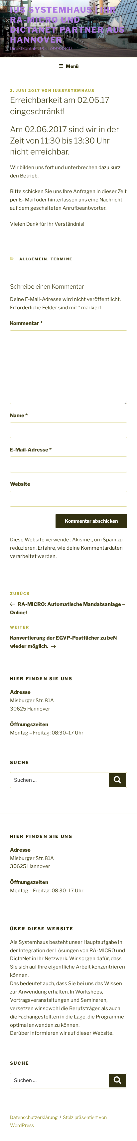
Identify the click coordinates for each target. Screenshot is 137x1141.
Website (20, 484)
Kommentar (26, 323)
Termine (62, 259)
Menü (72, 66)
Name (19, 416)
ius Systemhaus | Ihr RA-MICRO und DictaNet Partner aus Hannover (67, 25)
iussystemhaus (74, 90)
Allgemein (33, 259)
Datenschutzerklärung (34, 1117)
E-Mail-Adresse (31, 450)
